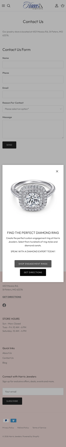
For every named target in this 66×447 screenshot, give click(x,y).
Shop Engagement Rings (33, 263)
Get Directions (33, 272)
